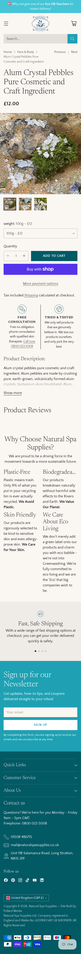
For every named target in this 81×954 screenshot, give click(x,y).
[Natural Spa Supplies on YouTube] (34, 881)
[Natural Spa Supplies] (41, 23)
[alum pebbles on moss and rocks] (40, 153)
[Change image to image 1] (10, 204)
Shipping (31, 295)
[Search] (72, 38)
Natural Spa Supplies (43, 906)
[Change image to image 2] (25, 204)
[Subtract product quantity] (8, 256)
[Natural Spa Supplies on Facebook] (6, 881)
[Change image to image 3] (40, 204)
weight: (18, 224)
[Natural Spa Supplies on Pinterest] (13, 881)
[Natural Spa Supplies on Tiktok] (27, 881)
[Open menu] (6, 23)
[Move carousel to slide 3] (42, 651)
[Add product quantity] (24, 256)
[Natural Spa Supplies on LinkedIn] (42, 881)
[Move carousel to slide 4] (45, 651)
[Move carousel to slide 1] (35, 651)
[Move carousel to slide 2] (39, 651)
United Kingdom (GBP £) (27, 898)
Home (8, 52)
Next (74, 52)
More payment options (40, 284)
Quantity (10, 246)
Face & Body (25, 52)
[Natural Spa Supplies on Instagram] (20, 881)
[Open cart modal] (73, 23)
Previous (60, 52)
